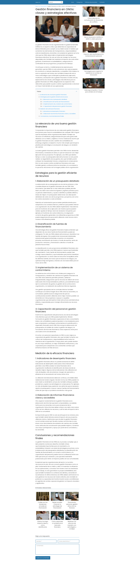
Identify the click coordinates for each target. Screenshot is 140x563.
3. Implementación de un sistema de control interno (57, 104)
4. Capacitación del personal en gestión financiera (57, 106)
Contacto (102, 2)
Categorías (79, 2)
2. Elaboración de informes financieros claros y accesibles (59, 113)
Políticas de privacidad (91, 2)
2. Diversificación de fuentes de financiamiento (56, 102)
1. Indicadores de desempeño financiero (53, 111)
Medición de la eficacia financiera (50, 109)
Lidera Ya (37, 2)
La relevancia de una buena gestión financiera (53, 94)
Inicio (72, 2)
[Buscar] (61, 2)
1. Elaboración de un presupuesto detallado (54, 99)
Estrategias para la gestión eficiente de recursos (54, 97)
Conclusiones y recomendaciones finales (52, 116)
